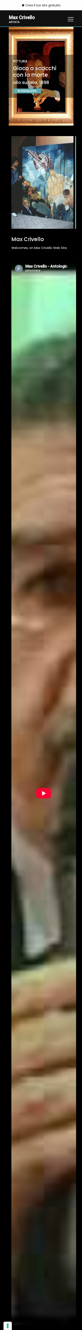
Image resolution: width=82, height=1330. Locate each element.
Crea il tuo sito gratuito (42, 5)
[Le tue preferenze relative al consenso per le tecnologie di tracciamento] (7, 1326)
